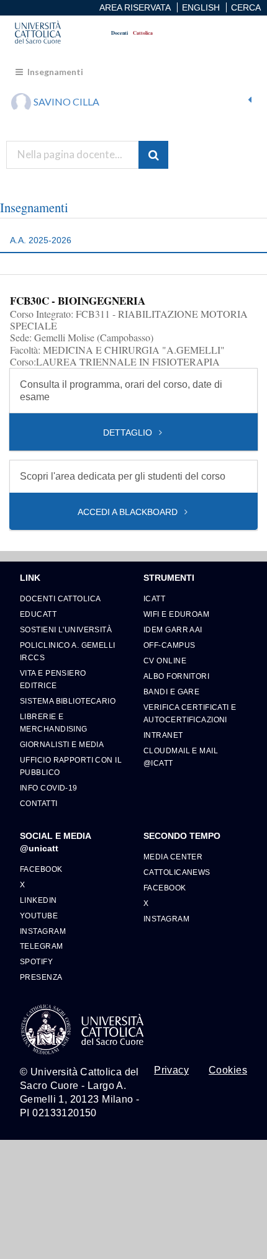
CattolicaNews (176, 872)
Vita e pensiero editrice (53, 679)
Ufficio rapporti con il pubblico (71, 766)
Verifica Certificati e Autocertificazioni (190, 713)
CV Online (164, 660)
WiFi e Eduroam (176, 614)
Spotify (36, 961)
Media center (172, 857)
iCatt (154, 598)
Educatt (38, 614)
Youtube (39, 916)
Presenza (41, 977)
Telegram (41, 946)
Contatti (39, 803)
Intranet (163, 735)
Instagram (43, 931)
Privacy (171, 1070)
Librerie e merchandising (54, 722)
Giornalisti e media (62, 744)
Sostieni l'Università (66, 629)
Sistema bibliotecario (67, 701)
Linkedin (38, 900)
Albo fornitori (176, 676)
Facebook (41, 869)
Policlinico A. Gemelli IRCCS (67, 651)
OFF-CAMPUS (169, 645)
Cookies (228, 1070)
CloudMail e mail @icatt (180, 756)
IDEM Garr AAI (172, 629)
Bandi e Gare (171, 692)
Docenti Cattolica (60, 598)
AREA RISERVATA (135, 7)
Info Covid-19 (49, 788)
